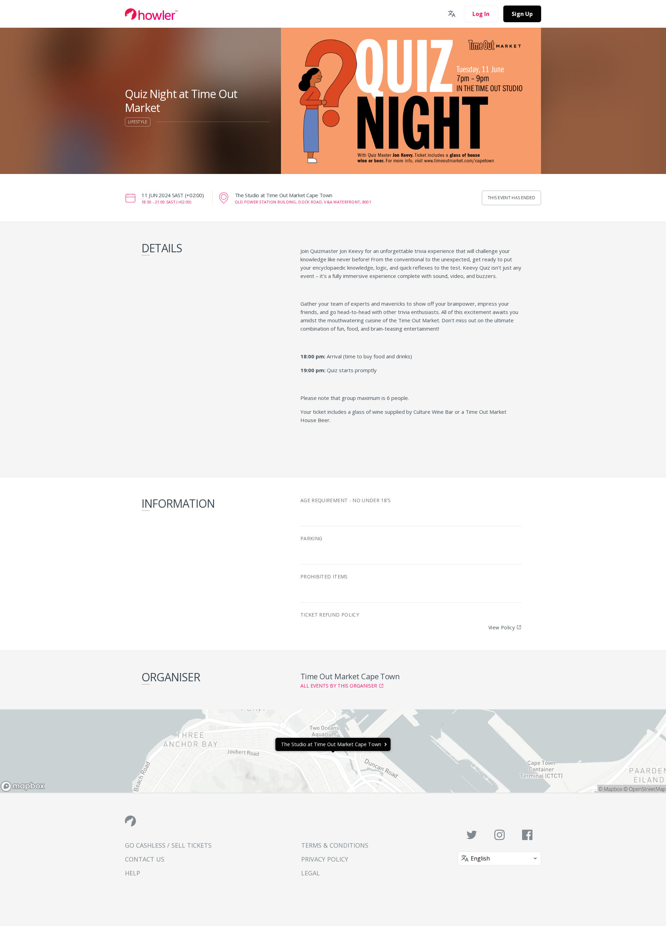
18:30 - (166, 201)
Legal (310, 873)
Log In (480, 14)
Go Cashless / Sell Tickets (168, 845)
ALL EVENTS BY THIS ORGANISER (338, 685)
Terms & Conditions (334, 845)
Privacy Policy (324, 859)
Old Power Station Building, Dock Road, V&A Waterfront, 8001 (303, 201)
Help (132, 873)
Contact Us (144, 859)
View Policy (501, 627)
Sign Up (522, 14)
